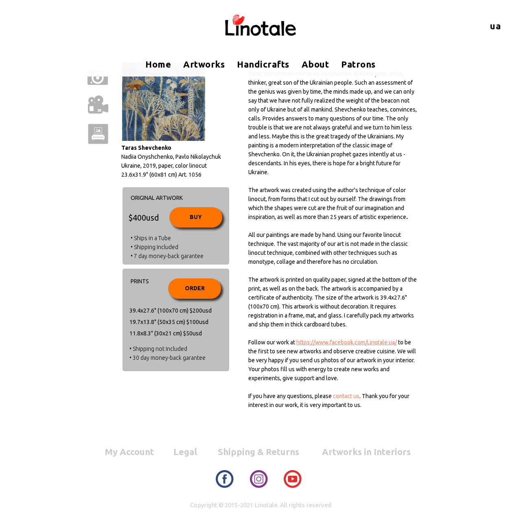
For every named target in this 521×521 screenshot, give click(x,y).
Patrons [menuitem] (358, 64)
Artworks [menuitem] (204, 64)
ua (495, 26)
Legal (185, 452)
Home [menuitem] (158, 64)
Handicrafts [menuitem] (263, 64)
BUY (196, 217)
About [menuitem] (315, 64)
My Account (129, 452)
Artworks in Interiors (366, 452)
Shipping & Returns (258, 452)
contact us (346, 396)
